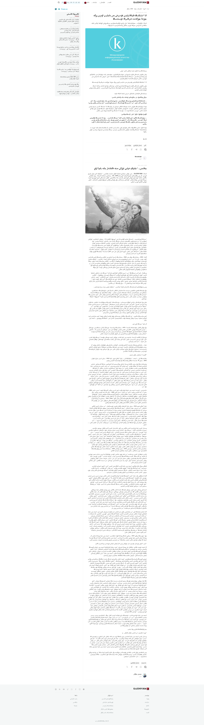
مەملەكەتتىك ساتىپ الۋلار (107, 713)
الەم (145, 146)
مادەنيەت (143, 663)
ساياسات (147, 702)
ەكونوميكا (146, 709)
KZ (79, 3)
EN (71, 3)
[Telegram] (136, 149)
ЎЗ (62, 3)
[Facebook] (131, 149)
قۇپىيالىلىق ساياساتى (108, 702)
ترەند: (147, 9)
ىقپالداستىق (128, 146)
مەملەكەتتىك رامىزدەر (108, 706)
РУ (73, 3)
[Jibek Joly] (64, 9)
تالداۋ (88, 2)
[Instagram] (145, 149)
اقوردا (144, 9)
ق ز (65, 3)
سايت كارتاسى (73, 699)
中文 (68, 3)
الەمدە (147, 713)
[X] (127, 149)
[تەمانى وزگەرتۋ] (84, 3)
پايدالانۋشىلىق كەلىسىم (107, 699)
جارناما (75, 706)
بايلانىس (75, 702)
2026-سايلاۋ (130, 9)
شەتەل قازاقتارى (137, 146)
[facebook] (75, 689)
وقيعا (135, 9)
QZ (76, 3)
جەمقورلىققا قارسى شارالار (107, 709)
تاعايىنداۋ (140, 9)
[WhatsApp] (141, 149)
